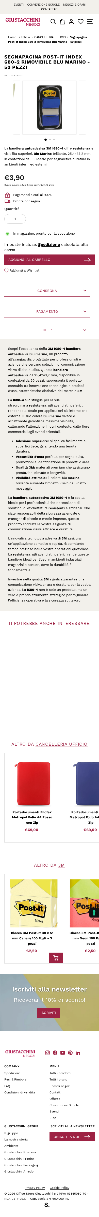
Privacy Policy (35, 1188)
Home (12, 37)
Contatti (55, 1092)
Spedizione (49, 244)
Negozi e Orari (74, 4)
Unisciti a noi (66, 1137)
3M (61, 865)
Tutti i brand (59, 1079)
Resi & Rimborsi (15, 1079)
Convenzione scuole (43, 4)
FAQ (7, 1086)
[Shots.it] (49, 1205)
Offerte (55, 1099)
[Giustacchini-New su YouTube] (62, 1052)
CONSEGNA (47, 291)
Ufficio (25, 37)
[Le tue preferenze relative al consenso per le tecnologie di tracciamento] (94, 913)
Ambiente (11, 1146)
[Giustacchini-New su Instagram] (47, 1052)
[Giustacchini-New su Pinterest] (70, 1052)
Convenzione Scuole (64, 1105)
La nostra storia (16, 1139)
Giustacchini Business (20, 1152)
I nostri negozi (60, 1086)
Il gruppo (11, 1133)
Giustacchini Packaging (21, 1165)
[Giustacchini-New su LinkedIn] (78, 1052)
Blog (53, 1118)
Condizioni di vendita (19, 1092)
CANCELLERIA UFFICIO (50, 37)
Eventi (19, 4)
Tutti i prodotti (60, 1073)
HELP (47, 330)
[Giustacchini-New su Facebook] (55, 1052)
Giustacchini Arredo (19, 1171)
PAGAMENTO (47, 311)
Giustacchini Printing (19, 1159)
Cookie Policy (59, 1188)
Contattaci (49, 9)
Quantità (12, 209)
